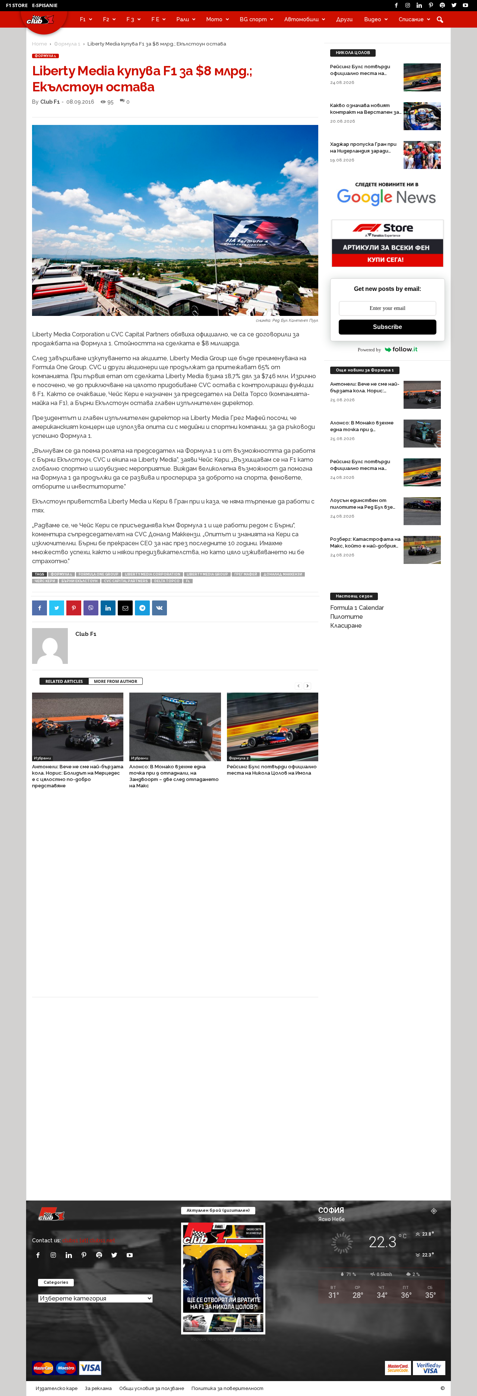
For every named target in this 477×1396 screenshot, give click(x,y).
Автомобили (301, 19)
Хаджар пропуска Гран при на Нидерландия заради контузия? (363, 150)
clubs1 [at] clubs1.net (88, 1240)
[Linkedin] (419, 5)
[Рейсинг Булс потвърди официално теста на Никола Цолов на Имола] (272, 727)
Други (344, 19)
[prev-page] (298, 685)
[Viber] (90, 607)
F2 (106, 19)
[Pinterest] (430, 5)
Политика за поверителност (227, 1388)
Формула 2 (239, 758)
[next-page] (307, 685)
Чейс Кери (45, 581)
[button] (440, 19)
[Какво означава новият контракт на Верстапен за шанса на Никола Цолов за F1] (422, 116)
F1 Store (17, 5)
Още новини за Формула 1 (365, 370)
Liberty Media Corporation (152, 574)
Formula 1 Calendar (357, 607)
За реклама (98, 1388)
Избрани (42, 758)
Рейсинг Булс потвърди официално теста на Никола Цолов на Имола (360, 73)
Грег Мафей (245, 574)
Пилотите (346, 616)
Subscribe (387, 327)
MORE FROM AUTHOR (115, 681)
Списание (411, 19)
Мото (214, 19)
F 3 (130, 19)
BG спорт (253, 19)
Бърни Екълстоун (79, 581)
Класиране (346, 625)
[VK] (159, 607)
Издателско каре (57, 1388)
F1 (83, 19)
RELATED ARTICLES (64, 681)
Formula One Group (99, 574)
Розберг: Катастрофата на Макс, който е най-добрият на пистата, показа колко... (365, 545)
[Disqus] (175, 896)
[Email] (125, 607)
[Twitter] (453, 5)
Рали (183, 19)
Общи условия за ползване (151, 1388)
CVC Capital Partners (126, 581)
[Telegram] (142, 607)
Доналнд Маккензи (282, 574)
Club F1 (50, 101)
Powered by (369, 349)
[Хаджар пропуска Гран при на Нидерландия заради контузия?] (422, 155)
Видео (372, 19)
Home (39, 44)
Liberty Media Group (207, 574)
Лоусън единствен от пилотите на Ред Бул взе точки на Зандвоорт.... (361, 507)
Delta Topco (167, 581)
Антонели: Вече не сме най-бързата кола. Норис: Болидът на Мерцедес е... (364, 390)
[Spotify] (442, 5)
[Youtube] (465, 5)
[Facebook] (396, 5)
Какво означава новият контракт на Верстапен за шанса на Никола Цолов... (364, 112)
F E (155, 19)
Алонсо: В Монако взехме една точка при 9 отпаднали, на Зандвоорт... (364, 429)
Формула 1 (67, 44)
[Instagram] (407, 5)
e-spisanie (44, 5)
